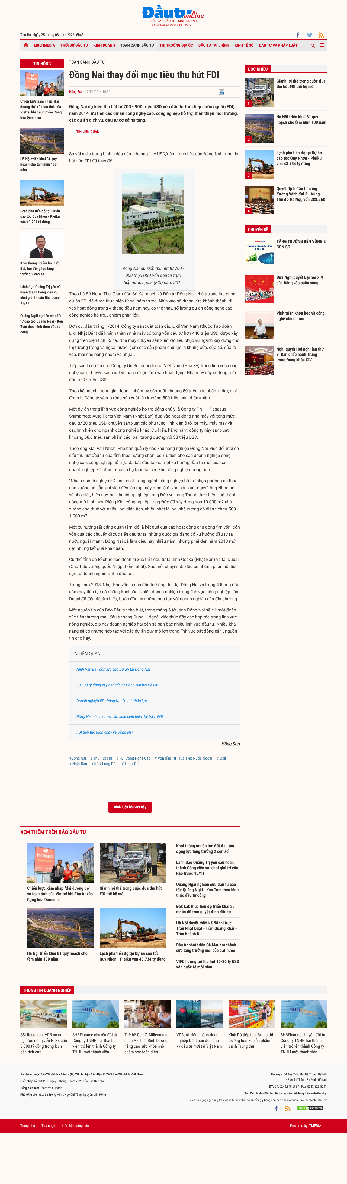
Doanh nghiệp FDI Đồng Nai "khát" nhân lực (111, 701)
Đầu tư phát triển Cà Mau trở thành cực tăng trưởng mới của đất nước (206, 947)
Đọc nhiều (258, 69)
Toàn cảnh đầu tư (137, 45)
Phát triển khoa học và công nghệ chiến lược (301, 316)
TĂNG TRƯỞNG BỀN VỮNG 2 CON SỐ (301, 244)
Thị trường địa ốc (176, 45)
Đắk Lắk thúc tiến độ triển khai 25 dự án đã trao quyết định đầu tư (205, 909)
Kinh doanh (104, 45)
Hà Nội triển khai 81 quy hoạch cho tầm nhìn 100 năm (38, 164)
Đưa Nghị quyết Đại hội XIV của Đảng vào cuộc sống (300, 280)
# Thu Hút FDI (101, 758)
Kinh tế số (244, 45)
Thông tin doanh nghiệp (47, 990)
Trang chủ (27, 1126)
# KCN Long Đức (104, 763)
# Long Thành (133, 763)
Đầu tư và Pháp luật (278, 45)
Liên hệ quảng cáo (75, 1126)
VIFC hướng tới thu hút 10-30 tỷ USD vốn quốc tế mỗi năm (207, 964)
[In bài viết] (221, 92)
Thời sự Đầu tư (74, 45)
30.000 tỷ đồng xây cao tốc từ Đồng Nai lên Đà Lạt (117, 685)
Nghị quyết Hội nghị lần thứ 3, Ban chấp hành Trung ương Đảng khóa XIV (300, 354)
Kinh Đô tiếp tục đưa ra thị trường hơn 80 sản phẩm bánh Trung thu (251, 1040)
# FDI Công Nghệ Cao (133, 758)
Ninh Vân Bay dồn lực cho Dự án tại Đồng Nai (113, 669)
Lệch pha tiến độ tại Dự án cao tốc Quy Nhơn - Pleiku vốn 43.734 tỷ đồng (40, 216)
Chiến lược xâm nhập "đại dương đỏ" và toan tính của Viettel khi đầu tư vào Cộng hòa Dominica (60, 894)
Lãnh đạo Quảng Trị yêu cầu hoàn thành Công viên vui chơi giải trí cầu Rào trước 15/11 (207, 868)
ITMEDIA (314, 1126)
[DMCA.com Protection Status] (310, 1108)
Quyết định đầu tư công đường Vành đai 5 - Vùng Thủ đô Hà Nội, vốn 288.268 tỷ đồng (301, 194)
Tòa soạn (48, 1126)
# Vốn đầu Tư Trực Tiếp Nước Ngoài (183, 758)
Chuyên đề (258, 229)
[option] (44, 1027)
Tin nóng (42, 63)
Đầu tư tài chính (213, 45)
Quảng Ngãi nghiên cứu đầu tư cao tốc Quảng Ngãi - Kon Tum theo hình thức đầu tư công (207, 890)
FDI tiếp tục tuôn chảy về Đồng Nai (104, 732)
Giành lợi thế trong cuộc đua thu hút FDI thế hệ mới (301, 83)
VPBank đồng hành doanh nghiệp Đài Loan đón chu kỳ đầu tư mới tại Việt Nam (199, 1040)
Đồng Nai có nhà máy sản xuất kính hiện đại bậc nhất (119, 717)
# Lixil (221, 758)
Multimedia (44, 45)
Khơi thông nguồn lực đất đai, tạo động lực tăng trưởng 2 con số (39, 268)
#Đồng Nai (77, 758)
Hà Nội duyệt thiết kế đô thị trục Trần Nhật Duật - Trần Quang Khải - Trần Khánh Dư (206, 928)
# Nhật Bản (78, 763)
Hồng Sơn (76, 92)
